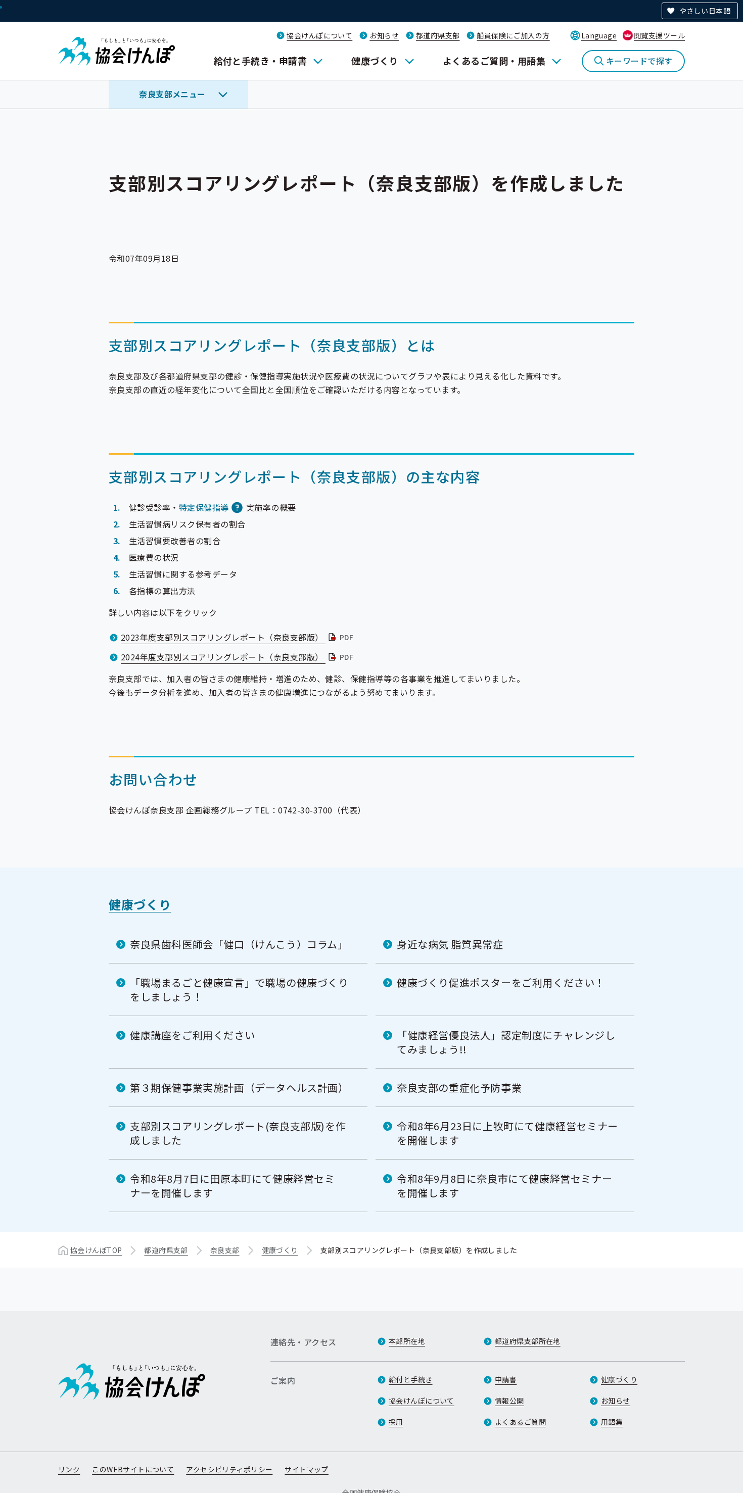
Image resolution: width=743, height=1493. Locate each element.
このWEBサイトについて (133, 1469)
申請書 (506, 1379)
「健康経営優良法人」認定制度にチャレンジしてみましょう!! (506, 1042)
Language (599, 35)
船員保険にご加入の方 (513, 35)
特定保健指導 (204, 507)
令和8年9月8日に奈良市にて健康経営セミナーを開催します (504, 1185)
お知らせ (384, 35)
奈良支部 (225, 1250)
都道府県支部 (438, 35)
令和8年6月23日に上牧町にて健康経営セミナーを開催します (507, 1133)
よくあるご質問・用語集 (494, 60)
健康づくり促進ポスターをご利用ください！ (501, 982)
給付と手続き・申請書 (260, 60)
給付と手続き (411, 1379)
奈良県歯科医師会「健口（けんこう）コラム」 (239, 944)
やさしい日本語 (704, 11)
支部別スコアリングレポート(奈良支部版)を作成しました (238, 1133)
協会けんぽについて (319, 35)
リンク (69, 1469)
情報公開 (509, 1400)
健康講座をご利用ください (192, 1035)
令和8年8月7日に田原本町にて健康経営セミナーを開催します (232, 1185)
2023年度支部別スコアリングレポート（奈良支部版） (238, 637)
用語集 (612, 1422)
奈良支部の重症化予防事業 (459, 1087)
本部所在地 (407, 1341)
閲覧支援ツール (659, 35)
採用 (396, 1422)
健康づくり (374, 60)
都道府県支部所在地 (528, 1341)
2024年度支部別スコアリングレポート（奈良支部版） (238, 657)
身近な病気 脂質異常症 (450, 944)
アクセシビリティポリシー (229, 1469)
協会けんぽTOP (96, 1250)
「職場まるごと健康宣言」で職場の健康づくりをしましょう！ (239, 989)
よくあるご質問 (520, 1422)
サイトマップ (307, 1469)
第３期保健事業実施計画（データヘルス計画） (239, 1087)
